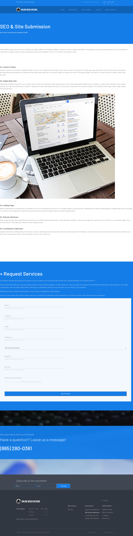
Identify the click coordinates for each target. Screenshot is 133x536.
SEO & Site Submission (92, 512)
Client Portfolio (86, 9)
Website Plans (73, 9)
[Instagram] (116, 4)
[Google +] (106, 500)
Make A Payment (107, 512)
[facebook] (104, 4)
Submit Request (65, 393)
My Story (70, 509)
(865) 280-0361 (108, 2)
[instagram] (108, 500)
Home (63, 9)
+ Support (98, 9)
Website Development (92, 509)
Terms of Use (91, 532)
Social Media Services (92, 515)
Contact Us (105, 518)
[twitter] (108, 4)
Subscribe (63, 486)
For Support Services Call (90, 2)
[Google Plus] (112, 4)
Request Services (110, 9)
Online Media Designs (31, 532)
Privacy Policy (109, 532)
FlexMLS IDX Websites (92, 518)
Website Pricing (107, 509)
